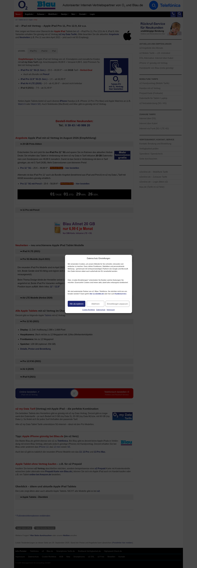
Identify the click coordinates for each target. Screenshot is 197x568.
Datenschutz (100, 310)
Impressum (111, 310)
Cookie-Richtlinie (88, 310)
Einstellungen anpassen (117, 304)
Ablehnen (95, 304)
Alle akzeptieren (76, 304)
